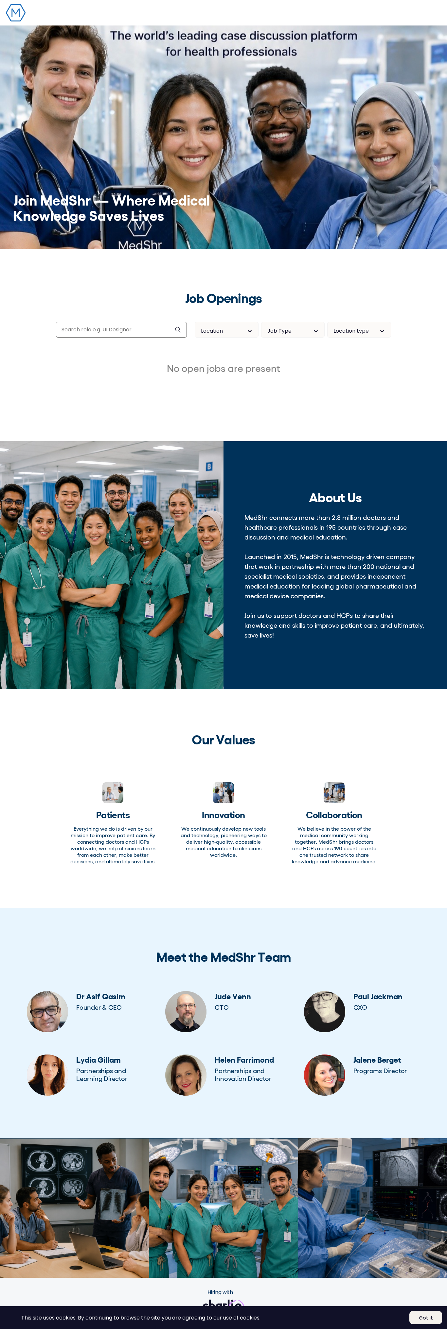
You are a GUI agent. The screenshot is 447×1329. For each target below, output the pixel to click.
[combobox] (201, 331)
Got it (426, 1317)
